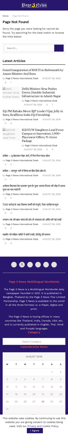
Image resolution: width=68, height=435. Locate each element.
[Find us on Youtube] (30, 264)
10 (7, 387)
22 (51, 394)
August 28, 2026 (51, 78)
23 (60, 394)
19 (25, 394)
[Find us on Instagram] (38, 264)
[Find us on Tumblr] (46, 264)
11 (16, 387)
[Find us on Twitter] (22, 264)
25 (16, 401)
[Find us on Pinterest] (54, 264)
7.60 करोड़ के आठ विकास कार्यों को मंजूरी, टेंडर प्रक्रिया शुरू (30, 204)
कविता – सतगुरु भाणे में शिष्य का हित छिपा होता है (24, 170)
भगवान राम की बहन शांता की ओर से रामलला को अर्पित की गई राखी (32, 219)
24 (7, 401)
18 (16, 394)
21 (43, 394)
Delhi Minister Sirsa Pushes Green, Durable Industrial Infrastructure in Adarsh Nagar (41, 92)
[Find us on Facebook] (14, 264)
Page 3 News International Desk (22, 78)
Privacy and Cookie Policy (43, 426)
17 (7, 394)
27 (34, 401)
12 (25, 387)
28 (42, 401)
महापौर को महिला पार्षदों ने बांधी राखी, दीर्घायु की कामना (26, 234)
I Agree (34, 430)
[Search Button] (63, 5)
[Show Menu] (4, 5)
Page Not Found (20, 16)
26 (25, 401)
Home (6, 16)
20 (34, 394)
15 (52, 387)
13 (34, 387)
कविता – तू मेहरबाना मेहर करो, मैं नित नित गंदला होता (26, 155)
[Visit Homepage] (34, 5)
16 (61, 387)
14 (43, 387)
